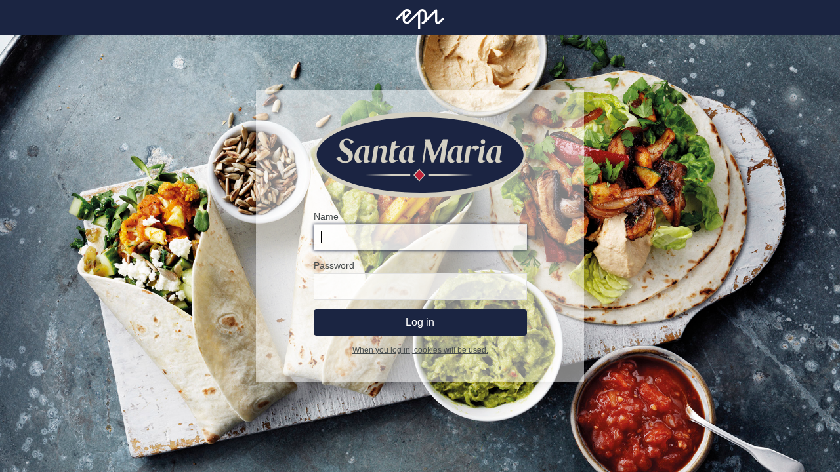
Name (326, 216)
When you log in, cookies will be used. (420, 350)
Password (334, 265)
